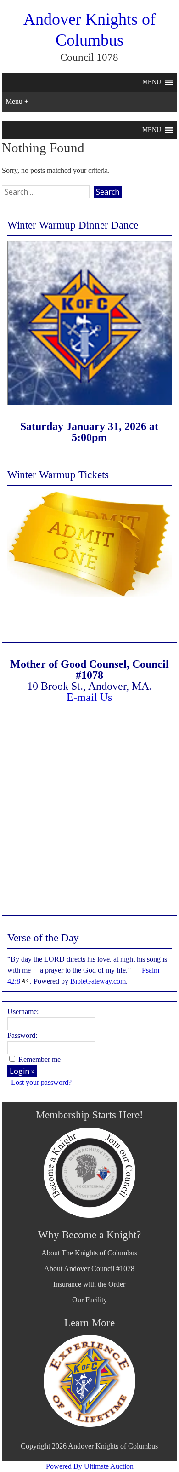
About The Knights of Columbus (89, 1253)
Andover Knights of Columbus (113, 1446)
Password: (22, 1035)
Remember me (39, 1059)
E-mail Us (89, 697)
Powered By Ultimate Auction (90, 1466)
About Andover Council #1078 (89, 1268)
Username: (23, 1011)
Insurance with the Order (89, 1284)
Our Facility (89, 1300)
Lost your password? (41, 1082)
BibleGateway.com (98, 981)
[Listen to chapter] (25, 981)
